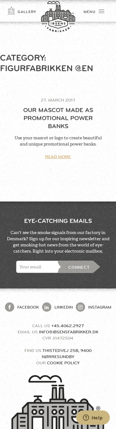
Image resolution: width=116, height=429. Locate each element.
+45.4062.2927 (67, 325)
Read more (58, 156)
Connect (79, 267)
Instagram (99, 307)
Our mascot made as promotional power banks (58, 118)
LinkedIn (63, 307)
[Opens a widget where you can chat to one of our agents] (93, 418)
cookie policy (63, 363)
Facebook (28, 307)
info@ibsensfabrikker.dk (68, 332)
